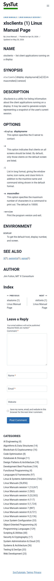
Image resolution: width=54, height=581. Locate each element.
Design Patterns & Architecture (18, 462)
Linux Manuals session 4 (16, 499)
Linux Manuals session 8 (16, 512)
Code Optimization (12, 454)
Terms (29, 572)
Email (11, 388)
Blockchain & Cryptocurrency (18, 449)
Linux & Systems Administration (19, 479)
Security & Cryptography (15, 537)
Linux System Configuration (17, 520)
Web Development (12, 553)
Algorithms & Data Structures (18, 445)
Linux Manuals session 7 (16, 508)
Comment (12, 331)
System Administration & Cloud (19, 541)
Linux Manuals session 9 (16, 516)
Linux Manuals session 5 (16, 503)
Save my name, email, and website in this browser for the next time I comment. (28, 410)
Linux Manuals (10, 17)
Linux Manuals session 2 (16, 491)
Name (12, 375)
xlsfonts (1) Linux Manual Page (40, 302)
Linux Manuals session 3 (16, 495)
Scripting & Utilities (13, 533)
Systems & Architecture (15, 545)
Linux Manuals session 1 (30, 17)
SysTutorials (19, 572)
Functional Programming (16, 470)
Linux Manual (11, 37)
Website (12, 401)
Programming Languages (16, 528)
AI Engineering (10, 441)
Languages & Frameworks (16, 474)
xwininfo (13, 258)
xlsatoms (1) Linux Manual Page (14, 302)
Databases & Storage (14, 458)
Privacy (37, 572)
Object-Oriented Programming (18, 524)
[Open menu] (48, 5)
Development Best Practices (17, 466)
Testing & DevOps (12, 549)
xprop (24, 258)
